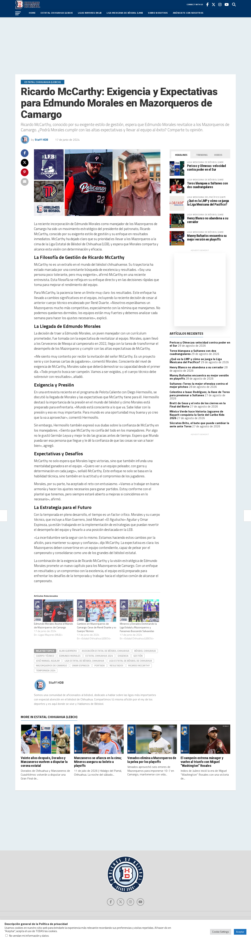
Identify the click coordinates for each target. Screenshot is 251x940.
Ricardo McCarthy (139, 665)
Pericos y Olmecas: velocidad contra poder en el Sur (206, 167)
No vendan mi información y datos (29, 936)
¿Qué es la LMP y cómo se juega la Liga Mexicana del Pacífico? (208, 202)
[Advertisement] (125, 46)
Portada (99, 665)
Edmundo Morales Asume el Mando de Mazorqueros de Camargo (53, 625)
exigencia (123, 656)
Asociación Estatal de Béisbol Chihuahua (105, 651)
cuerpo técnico (45, 656)
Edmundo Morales (69, 656)
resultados (116, 665)
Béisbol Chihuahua (145, 651)
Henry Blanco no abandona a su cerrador (207, 220)
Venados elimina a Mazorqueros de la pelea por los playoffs (151, 760)
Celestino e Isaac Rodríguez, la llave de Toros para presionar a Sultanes (200, 393)
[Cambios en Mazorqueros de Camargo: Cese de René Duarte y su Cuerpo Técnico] (96, 610)
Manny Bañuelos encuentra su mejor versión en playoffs (207, 237)
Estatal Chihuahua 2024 (99, 656)
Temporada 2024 (45, 670)
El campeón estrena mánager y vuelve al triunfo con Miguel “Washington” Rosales (202, 762)
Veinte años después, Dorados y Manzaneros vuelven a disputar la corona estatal (44, 762)
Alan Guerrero (68, 651)
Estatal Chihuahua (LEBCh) (57, 13)
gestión (138, 656)
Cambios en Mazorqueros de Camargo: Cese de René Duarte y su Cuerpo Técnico (96, 627)
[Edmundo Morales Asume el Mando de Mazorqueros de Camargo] (53, 610)
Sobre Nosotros (158, 13)
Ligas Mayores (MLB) (90, 13)
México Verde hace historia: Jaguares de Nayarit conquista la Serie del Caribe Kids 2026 (197, 414)
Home (32, 13)
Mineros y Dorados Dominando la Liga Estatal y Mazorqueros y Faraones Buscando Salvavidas (138, 627)
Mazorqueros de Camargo (51, 665)
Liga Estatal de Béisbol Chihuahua (84, 661)
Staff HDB (41, 139)
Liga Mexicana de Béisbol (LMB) (125, 13)
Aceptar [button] (240, 932)
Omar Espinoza (80, 665)
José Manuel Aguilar (48, 661)
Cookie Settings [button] (220, 932)
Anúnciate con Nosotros (188, 13)
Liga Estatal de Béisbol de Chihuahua (130, 661)
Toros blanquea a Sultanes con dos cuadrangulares (207, 185)
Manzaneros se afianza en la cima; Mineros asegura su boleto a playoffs (97, 762)
